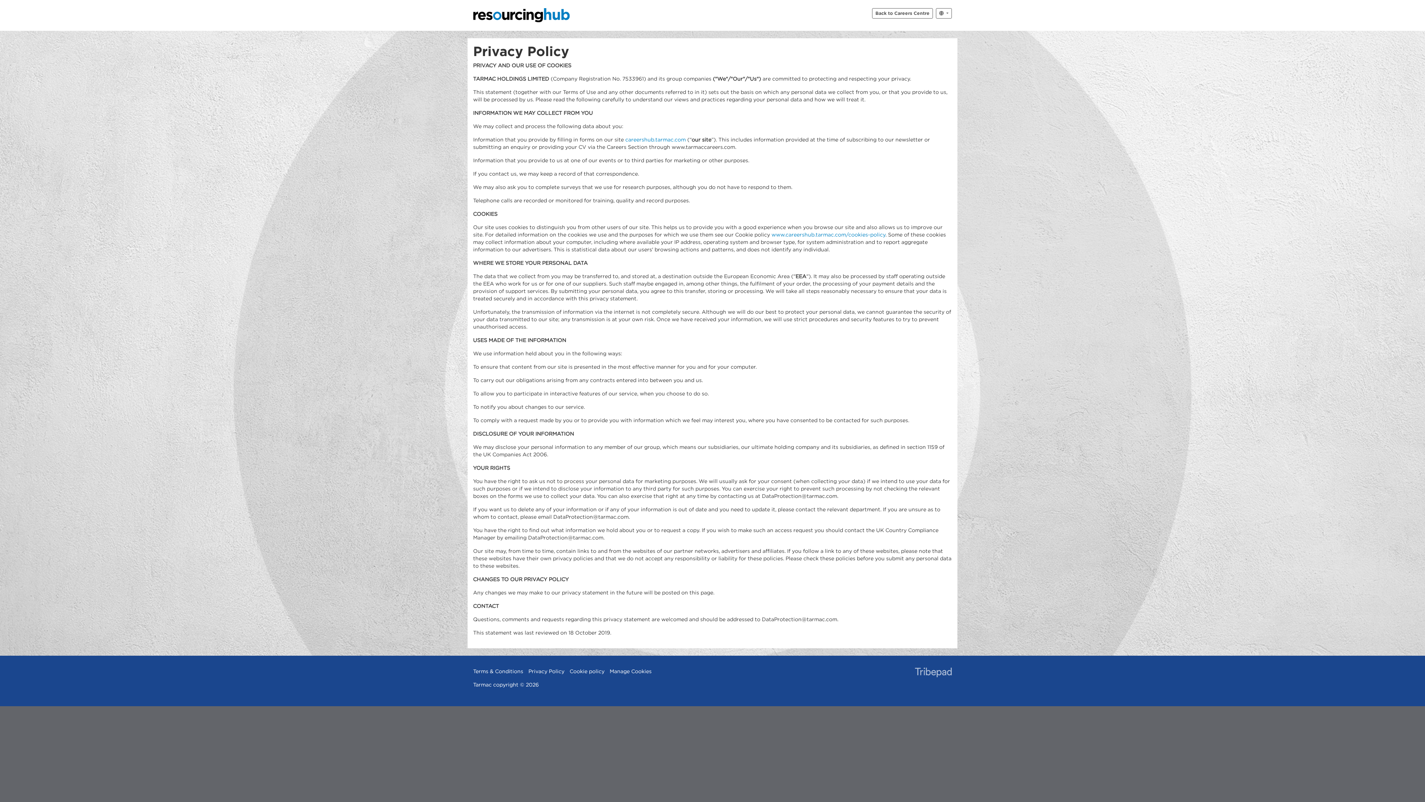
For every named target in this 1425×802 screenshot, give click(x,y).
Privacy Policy (546, 671)
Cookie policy (587, 671)
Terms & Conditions (498, 671)
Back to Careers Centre (902, 13)
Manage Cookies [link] (631, 671)
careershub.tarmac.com (655, 139)
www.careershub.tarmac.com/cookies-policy (828, 234)
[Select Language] (944, 13)
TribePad (933, 673)
